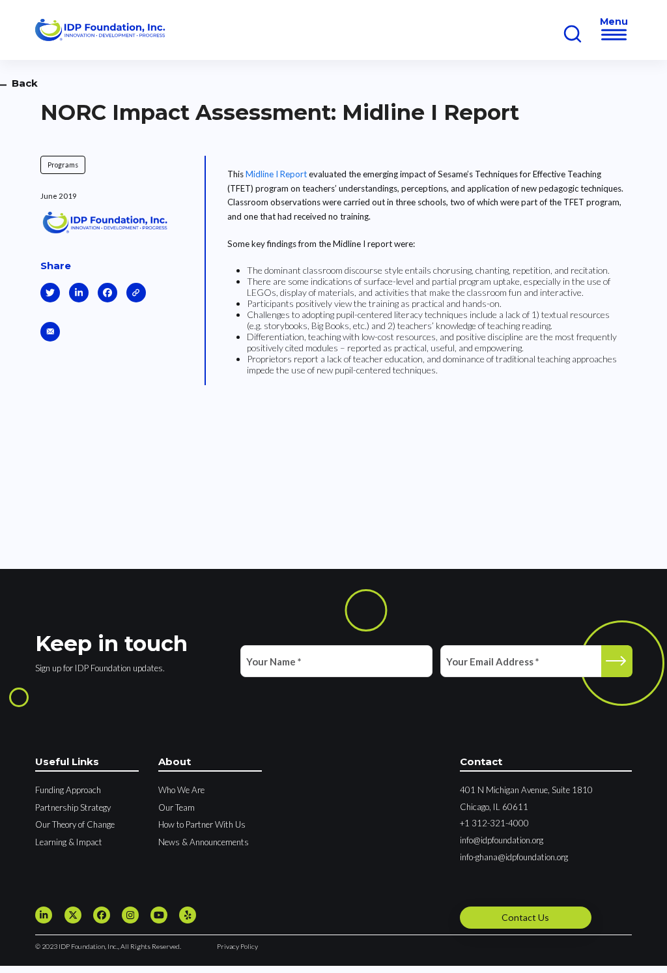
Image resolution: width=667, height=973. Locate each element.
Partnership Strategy (73, 807)
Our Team (176, 807)
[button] (614, 34)
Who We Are (181, 790)
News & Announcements (203, 842)
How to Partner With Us (202, 824)
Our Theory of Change (75, 824)
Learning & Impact (68, 842)
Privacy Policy (237, 946)
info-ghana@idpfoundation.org (514, 857)
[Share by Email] (50, 331)
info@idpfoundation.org (501, 840)
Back (25, 83)
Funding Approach (68, 790)
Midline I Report (276, 174)
